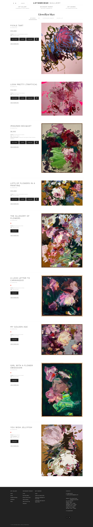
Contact (23, 3)
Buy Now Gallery (26, 495)
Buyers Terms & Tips (26, 497)
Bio (39, 18)
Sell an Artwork (25, 499)
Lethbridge (47, 3)
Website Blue (26, 524)
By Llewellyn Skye (13, 27)
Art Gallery (22, 7)
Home (11, 493)
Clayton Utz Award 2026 (39, 495)
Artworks (33, 18)
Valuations (25, 503)
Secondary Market (46, 7)
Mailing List (60, 18)
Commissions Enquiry (48, 18)
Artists (11, 495)
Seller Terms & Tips (26, 501)
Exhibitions (12, 499)
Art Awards (71, 7)
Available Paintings (13, 497)
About (11, 501)
